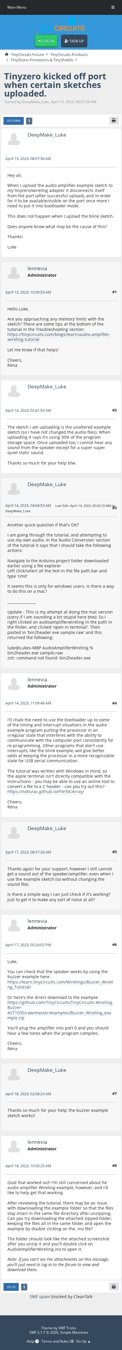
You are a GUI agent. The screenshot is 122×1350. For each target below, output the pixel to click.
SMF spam (40, 1296)
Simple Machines (74, 1332)
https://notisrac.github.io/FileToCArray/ (45, 791)
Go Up (11, 1287)
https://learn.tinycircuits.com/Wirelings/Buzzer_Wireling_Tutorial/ (60, 984)
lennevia (37, 268)
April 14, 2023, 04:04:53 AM (28, 505)
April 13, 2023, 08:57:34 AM (28, 158)
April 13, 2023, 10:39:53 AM (28, 292)
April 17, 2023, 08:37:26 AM (28, 852)
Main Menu (16, 7)
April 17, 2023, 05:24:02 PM (28, 944)
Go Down (13, 121)
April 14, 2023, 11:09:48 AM (28, 703)
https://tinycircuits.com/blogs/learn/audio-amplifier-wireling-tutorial (59, 337)
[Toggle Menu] (113, 7)
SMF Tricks (67, 1327)
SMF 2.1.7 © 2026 (43, 1332)
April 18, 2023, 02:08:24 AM (28, 1093)
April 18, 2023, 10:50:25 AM (28, 1165)
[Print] (114, 120)
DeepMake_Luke (47, 134)
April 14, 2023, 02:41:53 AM (28, 410)
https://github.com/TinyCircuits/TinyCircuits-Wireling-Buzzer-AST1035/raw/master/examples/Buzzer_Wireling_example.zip (60, 1010)
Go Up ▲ (83, 1341)
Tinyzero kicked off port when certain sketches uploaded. (55, 84)
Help (31, 1341)
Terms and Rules (55, 1341)
